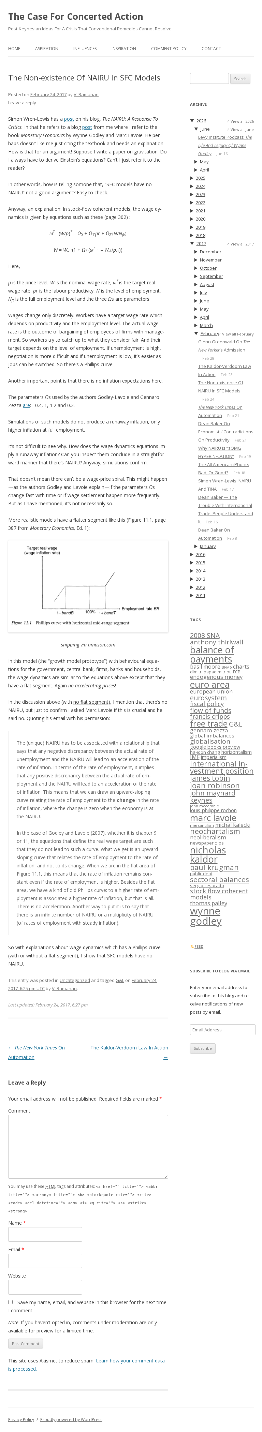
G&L (120, 980)
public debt (201, 874)
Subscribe (203, 1048)
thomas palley (208, 903)
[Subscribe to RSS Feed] (192, 946)
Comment (19, 1110)
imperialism (214, 757)
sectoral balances (219, 879)
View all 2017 (242, 244)
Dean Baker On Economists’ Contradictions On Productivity (225, 431)
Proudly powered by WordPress (71, 1419)
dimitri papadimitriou (211, 672)
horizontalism (236, 752)
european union (211, 691)
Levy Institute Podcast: (225, 145)
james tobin (210, 778)
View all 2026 (242, 121)
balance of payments (212, 654)
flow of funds (210, 710)
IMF (195, 757)
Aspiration (46, 48)
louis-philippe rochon (213, 810)
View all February (238, 334)
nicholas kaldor (208, 854)
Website (17, 1275)
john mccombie (204, 806)
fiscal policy (207, 704)
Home (14, 48)
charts (241, 666)
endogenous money (216, 677)
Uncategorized (75, 980)
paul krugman (214, 867)
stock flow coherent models (219, 893)
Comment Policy (169, 48)
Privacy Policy (21, 1419)
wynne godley (206, 915)
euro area (210, 684)
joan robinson (215, 785)
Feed (198, 946)
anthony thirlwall (216, 642)
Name (17, 1223)
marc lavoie (213, 817)
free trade (209, 723)
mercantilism (202, 825)
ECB (237, 672)
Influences (85, 48)
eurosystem (208, 697)
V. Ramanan (86, 94)
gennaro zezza (209, 730)
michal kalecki (232, 825)
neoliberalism (208, 837)
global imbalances (212, 735)
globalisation (210, 741)
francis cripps (210, 716)
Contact (211, 48)
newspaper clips (207, 843)
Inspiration (124, 48)
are (26, 405)
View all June (242, 129)
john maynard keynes (212, 796)
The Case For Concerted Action (75, 16)
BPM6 (227, 667)
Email (16, 1249)
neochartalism (215, 831)
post (69, 119)
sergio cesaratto (207, 885)
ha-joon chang (205, 752)
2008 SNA (205, 635)
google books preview (215, 747)
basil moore (205, 666)
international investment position (222, 767)
